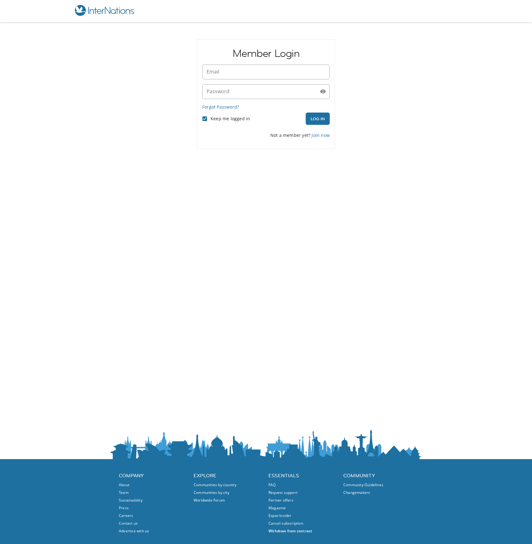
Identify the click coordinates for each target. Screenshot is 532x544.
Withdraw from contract (290, 531)
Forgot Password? (220, 107)
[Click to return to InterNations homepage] (104, 11)
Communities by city (211, 492)
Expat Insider (280, 515)
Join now (321, 135)
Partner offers (280, 500)
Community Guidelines (363, 484)
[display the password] (323, 91)
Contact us (128, 523)
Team (124, 492)
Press (124, 507)
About (124, 484)
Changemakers (356, 492)
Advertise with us (134, 531)
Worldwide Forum (209, 500)
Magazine (277, 507)
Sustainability (131, 500)
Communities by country (215, 484)
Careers (126, 515)
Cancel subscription (285, 523)
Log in (318, 118)
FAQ (272, 484)
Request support (282, 492)
